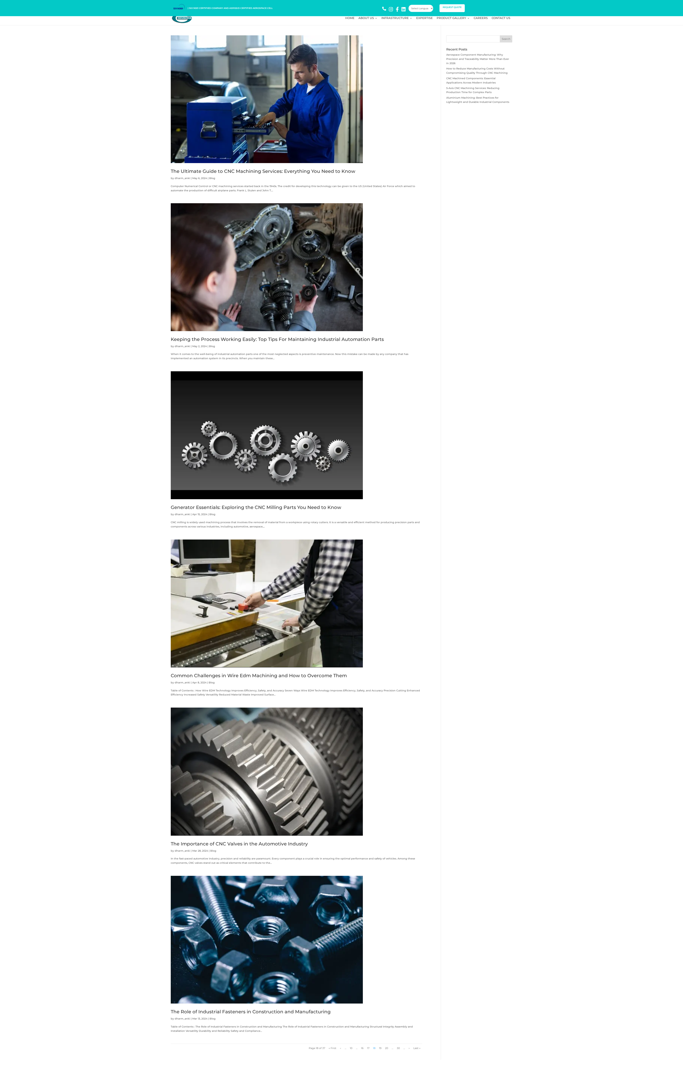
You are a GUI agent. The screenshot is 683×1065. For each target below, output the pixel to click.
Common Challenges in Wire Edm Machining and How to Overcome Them (259, 675)
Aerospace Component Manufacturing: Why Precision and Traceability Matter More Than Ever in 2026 (477, 59)
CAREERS (481, 18)
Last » (416, 1048)
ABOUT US (366, 18)
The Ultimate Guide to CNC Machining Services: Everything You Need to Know (263, 171)
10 (351, 1048)
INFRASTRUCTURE (395, 18)
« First (332, 1048)
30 (398, 1048)
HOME (349, 18)
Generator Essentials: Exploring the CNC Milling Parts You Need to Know (256, 507)
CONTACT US (501, 18)
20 (386, 1048)
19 (380, 1048)
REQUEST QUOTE (452, 7)
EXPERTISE (424, 18)
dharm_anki (182, 178)
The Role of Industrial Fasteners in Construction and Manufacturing (251, 1012)
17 (368, 1048)
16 (362, 1048)
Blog (212, 178)
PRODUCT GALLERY (451, 18)
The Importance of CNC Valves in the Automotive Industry (239, 844)
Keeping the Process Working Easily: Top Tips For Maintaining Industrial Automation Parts (277, 339)
